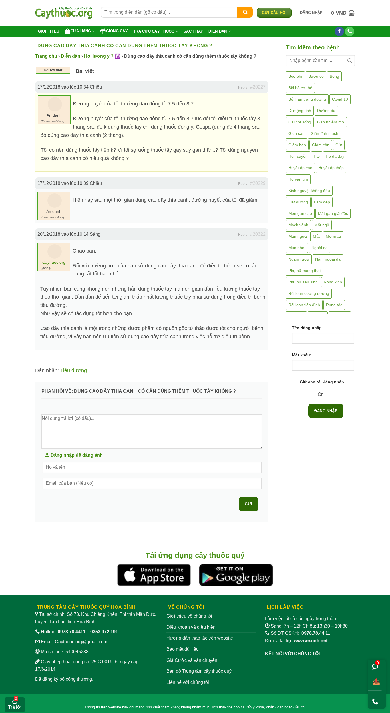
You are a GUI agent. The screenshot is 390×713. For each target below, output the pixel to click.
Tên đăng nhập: (307, 327)
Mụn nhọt (296, 247)
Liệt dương (298, 202)
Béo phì (295, 76)
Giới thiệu (48, 31)
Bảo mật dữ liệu (182, 649)
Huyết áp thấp (331, 167)
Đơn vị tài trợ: (296, 640)
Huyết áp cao (300, 167)
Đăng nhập (325, 411)
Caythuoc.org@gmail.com (81, 641)
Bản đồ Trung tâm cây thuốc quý (199, 671)
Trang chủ (46, 56)
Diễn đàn (217, 31)
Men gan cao (300, 213)
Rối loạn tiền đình (304, 305)
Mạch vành (298, 225)
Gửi (248, 504)
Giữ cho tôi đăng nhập (322, 382)
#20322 (258, 234)
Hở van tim (298, 179)
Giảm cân (320, 145)
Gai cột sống (299, 122)
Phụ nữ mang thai (304, 270)
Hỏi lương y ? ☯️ (102, 56)
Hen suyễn (298, 156)
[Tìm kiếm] (245, 12)
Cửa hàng (81, 31)
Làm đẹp (322, 202)
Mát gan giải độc (333, 213)
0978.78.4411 (71, 631)
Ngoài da (319, 247)
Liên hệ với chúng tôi (187, 682)
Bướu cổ (316, 76)
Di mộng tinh (299, 110)
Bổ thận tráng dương (307, 99)
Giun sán (296, 133)
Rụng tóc (334, 305)
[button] (311, 13)
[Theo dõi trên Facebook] (339, 31)
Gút (338, 145)
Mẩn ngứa (297, 236)
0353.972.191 (104, 631)
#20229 (258, 183)
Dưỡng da (326, 110)
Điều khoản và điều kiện (191, 627)
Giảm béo (297, 145)
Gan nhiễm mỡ (330, 122)
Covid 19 (340, 99)
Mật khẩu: (301, 355)
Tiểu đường (73, 370)
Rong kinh (333, 282)
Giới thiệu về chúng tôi (189, 616)
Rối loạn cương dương (308, 293)
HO (317, 156)
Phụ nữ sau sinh (303, 282)
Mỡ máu (333, 236)
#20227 (258, 87)
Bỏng (334, 76)
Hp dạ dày (335, 156)
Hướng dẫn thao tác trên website (199, 638)
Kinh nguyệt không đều (309, 190)
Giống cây (117, 31)
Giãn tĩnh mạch (324, 133)
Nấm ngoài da (328, 259)
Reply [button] (242, 87)
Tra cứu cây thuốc (153, 31)
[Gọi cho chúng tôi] (349, 31)
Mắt (316, 236)
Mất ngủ (321, 225)
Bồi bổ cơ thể (300, 87)
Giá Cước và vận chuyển (191, 660)
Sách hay (193, 31)
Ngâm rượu (298, 259)
